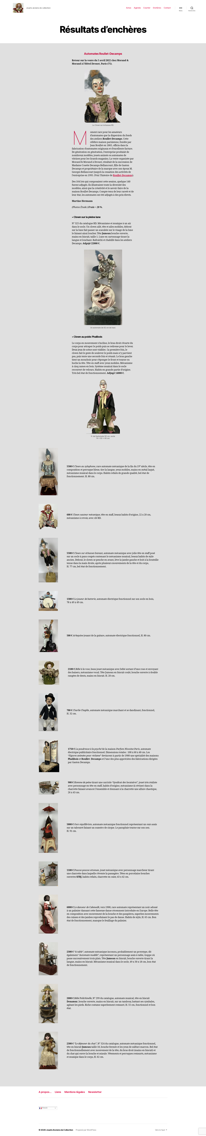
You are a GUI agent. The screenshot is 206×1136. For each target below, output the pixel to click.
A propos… (45, 1092)
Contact (167, 8)
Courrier (146, 8)
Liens (58, 1092)
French (44, 1108)
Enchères (157, 8)
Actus (128, 8)
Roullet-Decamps (122, 175)
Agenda (137, 8)
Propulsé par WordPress (86, 1130)
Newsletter (95, 1092)
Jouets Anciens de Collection (59, 1130)
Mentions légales (74, 1092)
